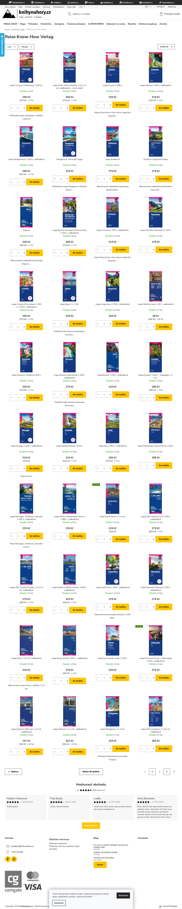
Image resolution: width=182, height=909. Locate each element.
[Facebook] (8, 859)
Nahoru (15, 771)
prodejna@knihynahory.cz (22, 846)
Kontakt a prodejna (32, 7)
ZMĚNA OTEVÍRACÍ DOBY (106, 853)
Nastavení (59, 903)
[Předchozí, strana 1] (152, 771)
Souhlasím (123, 895)
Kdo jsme (46, 7)
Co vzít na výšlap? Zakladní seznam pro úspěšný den (111, 846)
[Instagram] (14, 859)
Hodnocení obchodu (91, 784)
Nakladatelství (58, 7)
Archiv (100, 864)
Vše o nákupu (10, 7)
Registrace (172, 7)
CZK (147, 7)
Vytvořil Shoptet (169, 906)
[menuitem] (10, 24)
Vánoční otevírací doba (104, 858)
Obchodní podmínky (58, 843)
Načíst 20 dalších (91, 771)
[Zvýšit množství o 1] (24, 108)
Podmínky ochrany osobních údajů (64, 846)
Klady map (71, 7)
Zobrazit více (91, 825)
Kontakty (53, 849)
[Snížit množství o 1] (12, 108)
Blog (20, 7)
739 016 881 (17, 852)
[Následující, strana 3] (166, 771)
